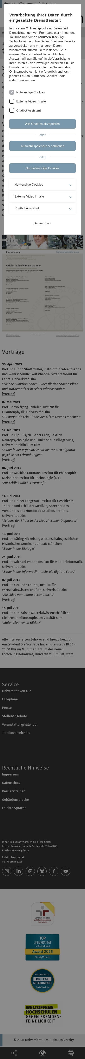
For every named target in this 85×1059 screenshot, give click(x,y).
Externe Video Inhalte (31, 101)
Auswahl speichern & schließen (42, 146)
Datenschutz (42, 223)
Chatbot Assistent (28, 110)
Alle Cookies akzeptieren (42, 124)
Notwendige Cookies (30, 92)
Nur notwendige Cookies (43, 168)
